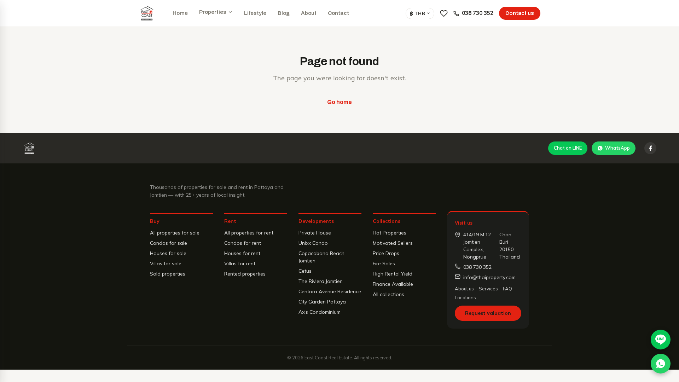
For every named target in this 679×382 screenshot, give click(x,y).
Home (180, 13)
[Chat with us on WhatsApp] (661, 364)
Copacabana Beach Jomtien (321, 257)
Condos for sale (168, 243)
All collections (388, 294)
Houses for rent (242, 253)
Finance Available (393, 284)
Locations (465, 297)
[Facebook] (650, 148)
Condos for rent (242, 243)
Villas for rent (239, 263)
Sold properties (167, 274)
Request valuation (488, 313)
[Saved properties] (444, 13)
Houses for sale (168, 253)
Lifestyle (255, 13)
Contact (338, 13)
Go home (339, 102)
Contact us (519, 13)
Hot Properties (389, 233)
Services (488, 288)
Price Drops (386, 253)
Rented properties (245, 274)
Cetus (305, 271)
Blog (284, 13)
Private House (314, 233)
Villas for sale (165, 263)
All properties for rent (248, 233)
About (309, 13)
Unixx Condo (313, 243)
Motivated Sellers (393, 243)
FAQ (507, 288)
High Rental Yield (392, 274)
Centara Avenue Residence (329, 291)
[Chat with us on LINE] (661, 339)
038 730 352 (477, 13)
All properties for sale (174, 233)
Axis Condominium (319, 312)
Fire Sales (384, 263)
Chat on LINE (568, 148)
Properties (212, 12)
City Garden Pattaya (322, 302)
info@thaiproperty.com (489, 277)
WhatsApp (617, 148)
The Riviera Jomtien (320, 281)
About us (464, 288)
